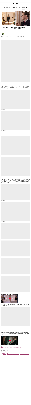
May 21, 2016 (13, 330)
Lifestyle (16, 7)
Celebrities (14, 7)
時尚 (4, 36)
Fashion (7, 7)
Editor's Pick (10, 7)
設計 (18, 37)
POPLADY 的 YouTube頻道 (5, 353)
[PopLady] (15, 4)
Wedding (19, 7)
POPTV (26, 7)
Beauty (4, 7)
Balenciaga (23, 37)
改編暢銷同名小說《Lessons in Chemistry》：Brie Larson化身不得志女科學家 (11, 347)
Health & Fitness (23, 7)
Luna (6, 33)
